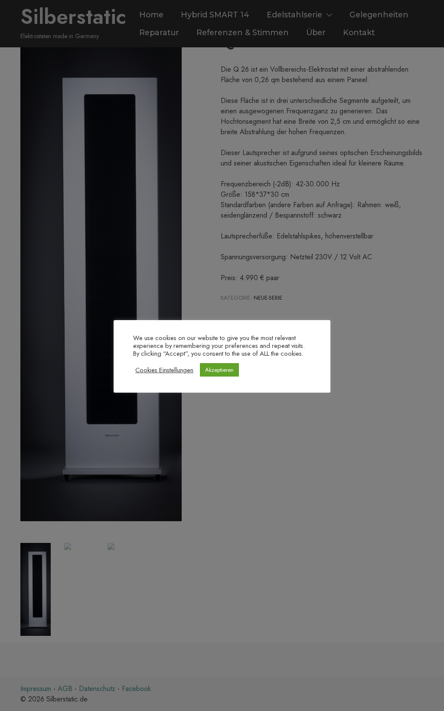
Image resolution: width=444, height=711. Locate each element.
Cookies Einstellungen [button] (164, 370)
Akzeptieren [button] (219, 370)
